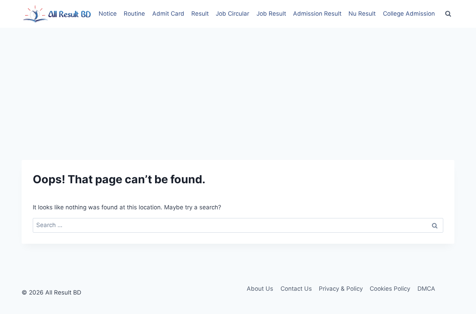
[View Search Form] (448, 14)
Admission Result (317, 13)
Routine (134, 13)
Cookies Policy (390, 288)
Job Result (271, 13)
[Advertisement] (238, 80)
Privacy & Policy (341, 288)
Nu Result (362, 13)
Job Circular (232, 13)
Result (200, 13)
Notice (108, 13)
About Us (260, 288)
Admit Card (168, 13)
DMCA (426, 288)
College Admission (409, 13)
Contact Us (296, 288)
